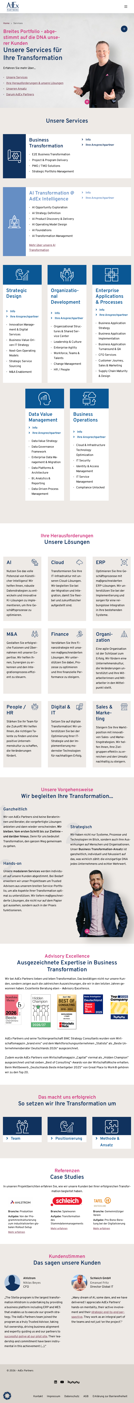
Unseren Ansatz (16, 89)
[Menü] (125, 6)
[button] (83, 139)
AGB (86, 1396)
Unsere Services (16, 77)
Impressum (53, 1396)
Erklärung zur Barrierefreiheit (110, 1396)
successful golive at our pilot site (25, 1336)
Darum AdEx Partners (20, 95)
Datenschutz (71, 1396)
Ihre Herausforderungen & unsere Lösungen (34, 83)
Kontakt (38, 1396)
